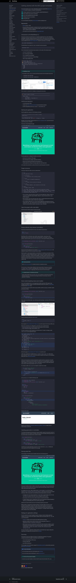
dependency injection (41, 545)
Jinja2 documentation (31, 356)
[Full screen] (40, 1)
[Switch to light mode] (42, 1)
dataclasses (37, 425)
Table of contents (59, 5)
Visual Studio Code (40, 31)
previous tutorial (35, 20)
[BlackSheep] (10, 1)
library (51, 284)
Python (24, 25)
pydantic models (42, 425)
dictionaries (32, 425)
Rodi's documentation (28, 264)
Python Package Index (34, 40)
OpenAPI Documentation (26, 546)
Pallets (28, 285)
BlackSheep (11, 5)
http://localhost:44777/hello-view (32, 323)
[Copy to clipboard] (53, 43)
